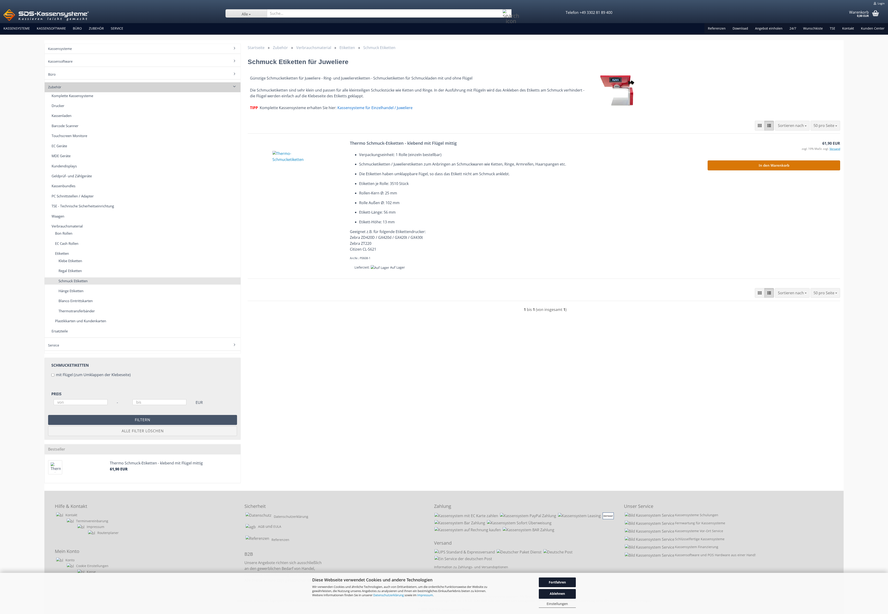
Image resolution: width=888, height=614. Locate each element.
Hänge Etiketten (71, 291)
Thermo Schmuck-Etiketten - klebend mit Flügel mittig (403, 143)
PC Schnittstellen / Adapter (73, 196)
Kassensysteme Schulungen (696, 515)
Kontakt (848, 28)
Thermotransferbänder (77, 311)
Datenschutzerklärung (388, 595)
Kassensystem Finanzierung (696, 547)
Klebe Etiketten (70, 260)
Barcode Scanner (65, 125)
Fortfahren (557, 582)
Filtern (142, 419)
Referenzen (717, 28)
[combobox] (792, 126)
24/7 (792, 28)
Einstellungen (557, 604)
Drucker (58, 105)
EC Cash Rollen (66, 243)
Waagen (58, 216)
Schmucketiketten (70, 365)
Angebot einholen (769, 28)
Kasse (91, 572)
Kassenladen (61, 115)
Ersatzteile (60, 331)
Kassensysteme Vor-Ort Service (699, 531)
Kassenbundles (63, 186)
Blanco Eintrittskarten (76, 300)
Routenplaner (108, 533)
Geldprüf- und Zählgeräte (72, 176)
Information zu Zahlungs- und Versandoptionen (471, 567)
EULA (277, 526)
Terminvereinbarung (92, 521)
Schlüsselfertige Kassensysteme (700, 539)
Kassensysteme (16, 28)
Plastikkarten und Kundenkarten (80, 321)
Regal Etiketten (70, 270)
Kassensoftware (51, 28)
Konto (69, 560)
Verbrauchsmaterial (67, 226)
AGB (261, 526)
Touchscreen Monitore (69, 135)
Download (740, 28)
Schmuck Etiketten (73, 281)
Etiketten (62, 253)
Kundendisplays (64, 166)
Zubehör (96, 28)
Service (117, 28)
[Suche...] (507, 13)
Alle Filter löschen (143, 430)
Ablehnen (557, 593)
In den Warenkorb (774, 165)
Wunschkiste (813, 28)
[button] (760, 126)
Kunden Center (873, 28)
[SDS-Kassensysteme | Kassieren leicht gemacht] (111, 15)
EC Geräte (59, 146)
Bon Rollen (63, 233)
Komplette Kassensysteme (72, 95)
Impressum (425, 595)
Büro (77, 28)
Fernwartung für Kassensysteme (700, 523)
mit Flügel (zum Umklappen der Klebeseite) (93, 374)
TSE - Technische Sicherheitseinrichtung (83, 206)
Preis (56, 393)
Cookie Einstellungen (92, 566)
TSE (832, 28)
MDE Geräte (61, 156)
